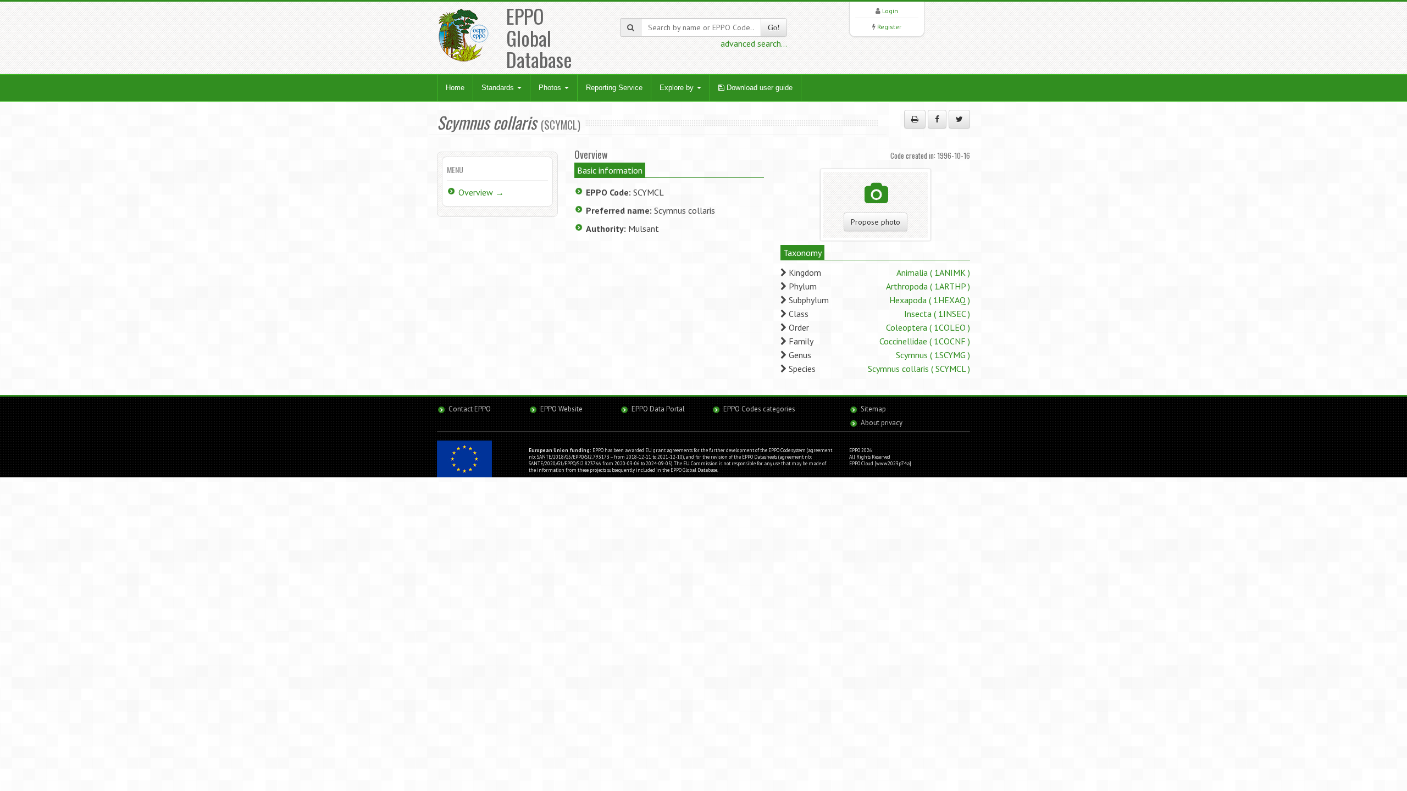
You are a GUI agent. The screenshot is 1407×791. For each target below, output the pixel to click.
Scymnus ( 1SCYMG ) (933, 354)
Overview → (481, 192)
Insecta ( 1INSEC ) (937, 313)
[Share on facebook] (937, 119)
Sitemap (873, 409)
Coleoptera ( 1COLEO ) (928, 327)
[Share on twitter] (959, 119)
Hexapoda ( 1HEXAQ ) (929, 299)
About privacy (881, 422)
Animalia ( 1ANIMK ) (933, 272)
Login (890, 11)
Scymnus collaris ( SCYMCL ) (919, 368)
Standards (498, 87)
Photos (551, 87)
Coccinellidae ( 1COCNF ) (924, 341)
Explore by (678, 87)
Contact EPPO (469, 409)
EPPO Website (561, 409)
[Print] (915, 119)
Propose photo (875, 222)
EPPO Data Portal (658, 409)
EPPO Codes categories (759, 409)
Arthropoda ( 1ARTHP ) (928, 286)
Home (455, 87)
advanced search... (754, 43)
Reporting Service (614, 87)
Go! (774, 27)
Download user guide (758, 87)
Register (889, 27)
